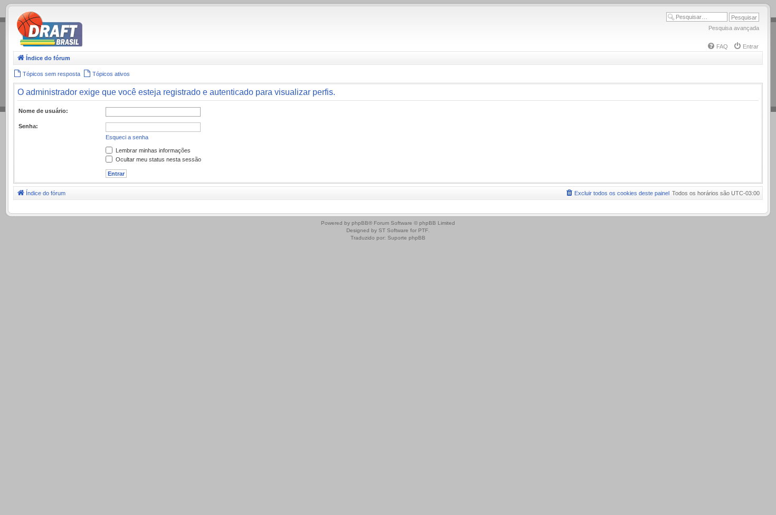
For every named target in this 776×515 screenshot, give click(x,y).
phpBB (360, 223)
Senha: (28, 126)
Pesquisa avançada (733, 28)
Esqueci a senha (127, 137)
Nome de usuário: (43, 111)
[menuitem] (717, 46)
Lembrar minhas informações (152, 150)
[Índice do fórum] (95, 44)
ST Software (393, 230)
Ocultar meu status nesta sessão (157, 159)
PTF (423, 230)
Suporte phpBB (406, 238)
